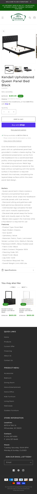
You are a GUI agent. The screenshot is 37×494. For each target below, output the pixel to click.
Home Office (9, 392)
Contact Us (8, 360)
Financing (8, 351)
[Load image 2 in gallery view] (18, 69)
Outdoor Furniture (11, 410)
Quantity (5, 108)
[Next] (34, 70)
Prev (13, 287)
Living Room (9, 401)
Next (24, 287)
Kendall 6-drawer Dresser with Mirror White (25, 310)
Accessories (8, 373)
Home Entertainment (12, 387)
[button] (2, 17)
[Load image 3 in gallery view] (28, 69)
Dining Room (9, 383)
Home (6, 337)
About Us (7, 356)
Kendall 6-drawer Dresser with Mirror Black (8, 310)
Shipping (4, 98)
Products (7, 342)
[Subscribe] (30, 462)
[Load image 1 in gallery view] (9, 69)
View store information (13, 141)
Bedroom (7, 378)
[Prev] (2, 70)
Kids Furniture (9, 397)
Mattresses (8, 406)
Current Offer (9, 346)
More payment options (18, 130)
